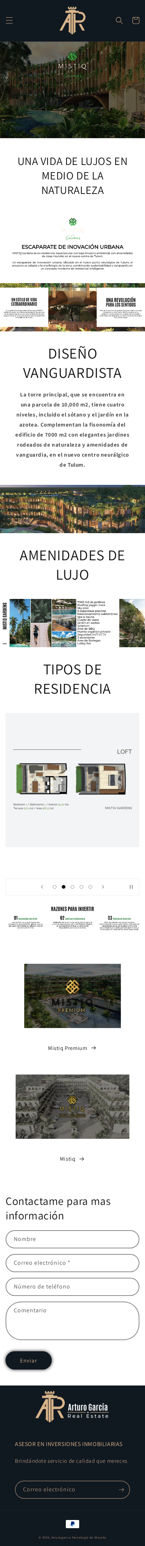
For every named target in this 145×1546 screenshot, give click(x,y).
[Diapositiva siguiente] (103, 887)
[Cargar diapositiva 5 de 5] (90, 886)
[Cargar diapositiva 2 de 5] (63, 886)
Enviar (28, 1360)
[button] (9, 20)
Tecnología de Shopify (89, 1537)
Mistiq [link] (67, 1158)
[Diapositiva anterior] (42, 887)
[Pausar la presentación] (131, 887)
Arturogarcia (61, 1537)
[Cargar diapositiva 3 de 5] (72, 886)
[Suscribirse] (121, 1490)
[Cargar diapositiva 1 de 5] (54, 886)
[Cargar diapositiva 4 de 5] (81, 886)
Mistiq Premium (67, 1047)
